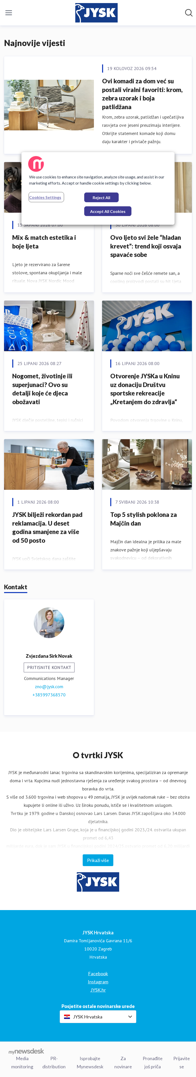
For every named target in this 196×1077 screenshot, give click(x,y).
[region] (98, 188)
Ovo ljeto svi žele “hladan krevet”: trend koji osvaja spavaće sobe (145, 246)
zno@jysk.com (49, 686)
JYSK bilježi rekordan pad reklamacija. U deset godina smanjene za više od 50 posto (47, 527)
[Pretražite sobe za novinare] (189, 13)
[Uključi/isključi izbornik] (8, 12)
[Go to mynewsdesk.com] (26, 1051)
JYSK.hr (98, 990)
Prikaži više (98, 860)
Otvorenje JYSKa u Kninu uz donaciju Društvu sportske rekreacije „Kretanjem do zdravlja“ (145, 388)
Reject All (101, 197)
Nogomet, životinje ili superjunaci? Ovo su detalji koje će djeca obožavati (42, 388)
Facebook (98, 973)
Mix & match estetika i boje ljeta (44, 242)
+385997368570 (49, 695)
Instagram (98, 981)
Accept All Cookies (108, 211)
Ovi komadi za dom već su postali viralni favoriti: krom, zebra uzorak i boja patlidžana (142, 93)
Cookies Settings (45, 197)
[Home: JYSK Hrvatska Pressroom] (96, 12)
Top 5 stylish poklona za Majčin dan (143, 519)
